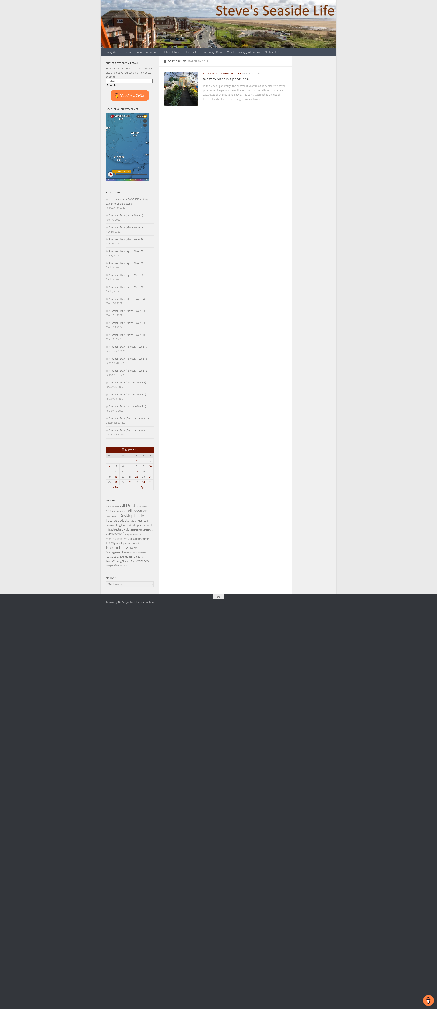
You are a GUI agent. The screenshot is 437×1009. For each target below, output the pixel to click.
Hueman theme (147, 602)
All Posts (208, 73)
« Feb (116, 487)
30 (143, 482)
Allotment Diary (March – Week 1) (127, 334)
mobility (137, 534)
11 (109, 471)
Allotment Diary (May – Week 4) (126, 227)
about (108, 506)
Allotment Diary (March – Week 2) (127, 322)
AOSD (109, 511)
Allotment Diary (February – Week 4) (128, 346)
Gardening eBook (212, 52)
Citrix (122, 511)
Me (107, 534)
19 (116, 476)
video (145, 561)
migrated (129, 534)
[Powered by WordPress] (119, 602)
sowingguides (125, 556)
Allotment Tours (171, 52)
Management (148, 530)
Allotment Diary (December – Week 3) (129, 418)
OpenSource (141, 538)
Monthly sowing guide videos (243, 52)
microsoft (117, 534)
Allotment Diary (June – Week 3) (126, 215)
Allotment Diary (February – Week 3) (128, 358)
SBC (116, 556)
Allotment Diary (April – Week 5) (126, 251)
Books (116, 511)
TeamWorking (114, 561)
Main (140, 530)
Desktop (126, 515)
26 (116, 482)
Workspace (121, 565)
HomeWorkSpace (132, 525)
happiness (136, 520)
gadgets (123, 520)
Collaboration (136, 511)
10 (150, 466)
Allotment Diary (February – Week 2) (128, 370)
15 (136, 471)
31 (150, 482)
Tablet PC (138, 556)
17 (150, 471)
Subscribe (112, 85)
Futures (111, 520)
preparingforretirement (126, 543)
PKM (110, 543)
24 (150, 476)
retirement (128, 552)
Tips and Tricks (129, 561)
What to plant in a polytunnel (226, 79)
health (145, 521)
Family (139, 516)
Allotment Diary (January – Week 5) (127, 382)
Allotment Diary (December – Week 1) (129, 430)
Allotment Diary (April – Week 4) (126, 263)
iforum (146, 525)
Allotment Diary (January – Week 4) (127, 394)
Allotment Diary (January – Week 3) (127, 406)
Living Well (112, 52)
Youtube (236, 73)
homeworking (113, 525)
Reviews (127, 52)
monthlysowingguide (119, 539)
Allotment (222, 73)
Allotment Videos (147, 52)
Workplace (110, 565)
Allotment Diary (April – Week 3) (126, 275)
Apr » (143, 487)
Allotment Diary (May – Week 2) (126, 239)
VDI (139, 561)
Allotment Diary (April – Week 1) (126, 287)
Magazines (134, 530)
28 (129, 482)
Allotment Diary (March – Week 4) (127, 299)
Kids (126, 529)
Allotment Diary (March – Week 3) (127, 311)
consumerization (112, 516)
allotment (115, 507)
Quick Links (191, 52)
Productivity (117, 547)
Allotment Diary (274, 52)
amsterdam (142, 507)
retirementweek (139, 552)
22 (136, 476)
